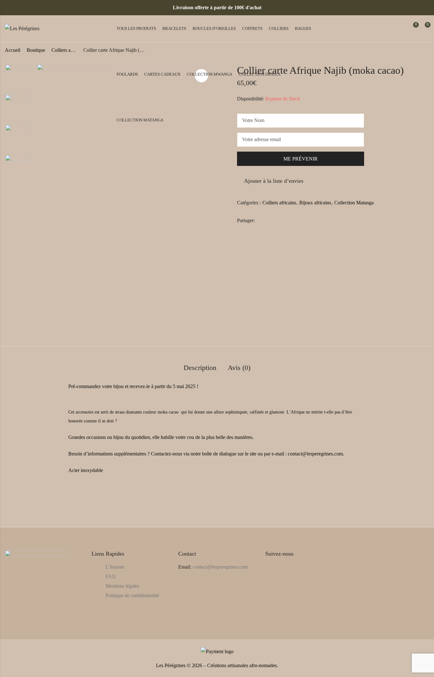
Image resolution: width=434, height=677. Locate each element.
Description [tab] (200, 368)
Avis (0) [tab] (239, 368)
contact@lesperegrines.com (220, 567)
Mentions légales (122, 586)
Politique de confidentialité (132, 595)
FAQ (110, 576)
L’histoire (115, 567)
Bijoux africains (315, 202)
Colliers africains (279, 202)
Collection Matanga (354, 202)
